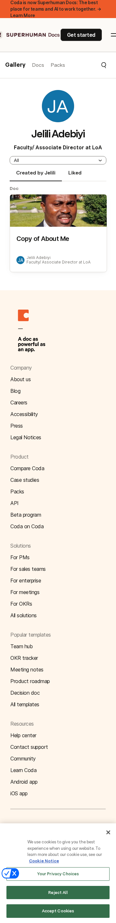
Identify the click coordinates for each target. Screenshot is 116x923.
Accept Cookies (58, 910)
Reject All (57, 892)
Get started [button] (81, 35)
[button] (86, 65)
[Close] (108, 832)
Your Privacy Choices (58, 873)
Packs (58, 65)
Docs (38, 65)
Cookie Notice (44, 860)
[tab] (36, 175)
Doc (14, 188)
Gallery (15, 65)
